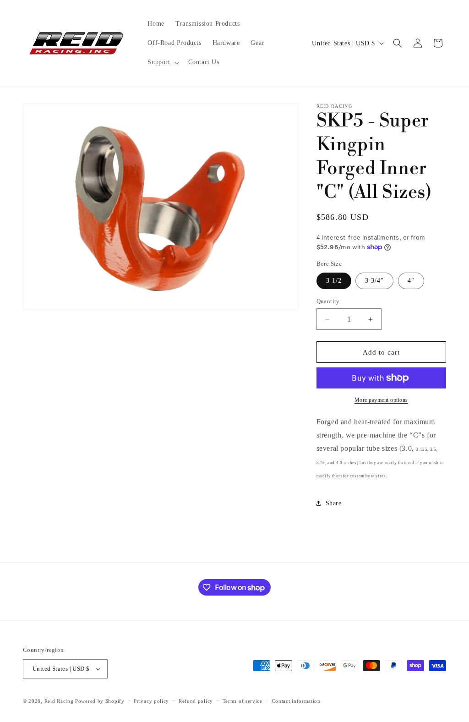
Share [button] (334, 503)
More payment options (381, 400)
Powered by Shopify (100, 701)
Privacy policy (151, 701)
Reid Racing (59, 701)
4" (411, 280)
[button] (162, 62)
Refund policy (196, 701)
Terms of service (242, 701)
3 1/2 (334, 280)
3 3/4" (374, 280)
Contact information (296, 701)
